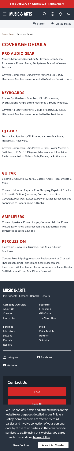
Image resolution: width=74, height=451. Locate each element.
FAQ (37, 391)
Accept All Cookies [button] (53, 445)
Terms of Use (41, 437)
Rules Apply (56, 3)
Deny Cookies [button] (21, 445)
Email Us (37, 403)
